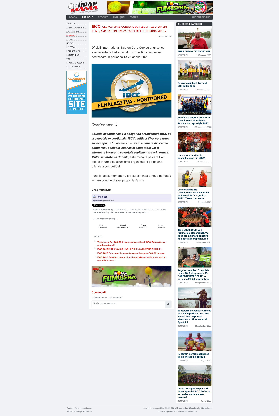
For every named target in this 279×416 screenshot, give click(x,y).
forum (134, 17)
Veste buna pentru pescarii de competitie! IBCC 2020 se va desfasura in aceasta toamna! (194, 393)
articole (87, 17)
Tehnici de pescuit (75, 27)
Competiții (71, 35)
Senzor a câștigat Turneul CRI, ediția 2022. (192, 84)
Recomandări (72, 55)
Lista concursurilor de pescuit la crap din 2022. (191, 156)
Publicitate (87, 411)
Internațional (73, 51)
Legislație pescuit (75, 63)
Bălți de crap (72, 31)
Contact (70, 408)
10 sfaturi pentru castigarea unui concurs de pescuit (193, 355)
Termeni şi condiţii (74, 411)
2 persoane (97, 200)
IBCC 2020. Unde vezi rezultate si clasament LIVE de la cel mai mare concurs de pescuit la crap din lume (193, 234)
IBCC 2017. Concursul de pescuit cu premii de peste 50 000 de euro (130, 253)
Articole (70, 23)
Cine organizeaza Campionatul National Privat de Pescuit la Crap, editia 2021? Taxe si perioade (193, 194)
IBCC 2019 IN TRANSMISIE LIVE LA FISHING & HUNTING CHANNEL (129, 249)
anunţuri (119, 17)
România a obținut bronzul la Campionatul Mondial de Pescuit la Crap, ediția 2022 (194, 120)
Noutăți (70, 43)
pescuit (103, 17)
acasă (73, 17)
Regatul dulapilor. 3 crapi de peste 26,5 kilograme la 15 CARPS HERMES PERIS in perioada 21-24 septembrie (193, 274)
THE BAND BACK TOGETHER (194, 51)
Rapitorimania (73, 67)
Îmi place (102, 196)
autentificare (201, 17)
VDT (68, 59)
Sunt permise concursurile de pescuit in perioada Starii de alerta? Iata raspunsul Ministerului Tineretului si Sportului (194, 316)
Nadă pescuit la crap (83, 408)
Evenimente (71, 39)
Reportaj (70, 47)
